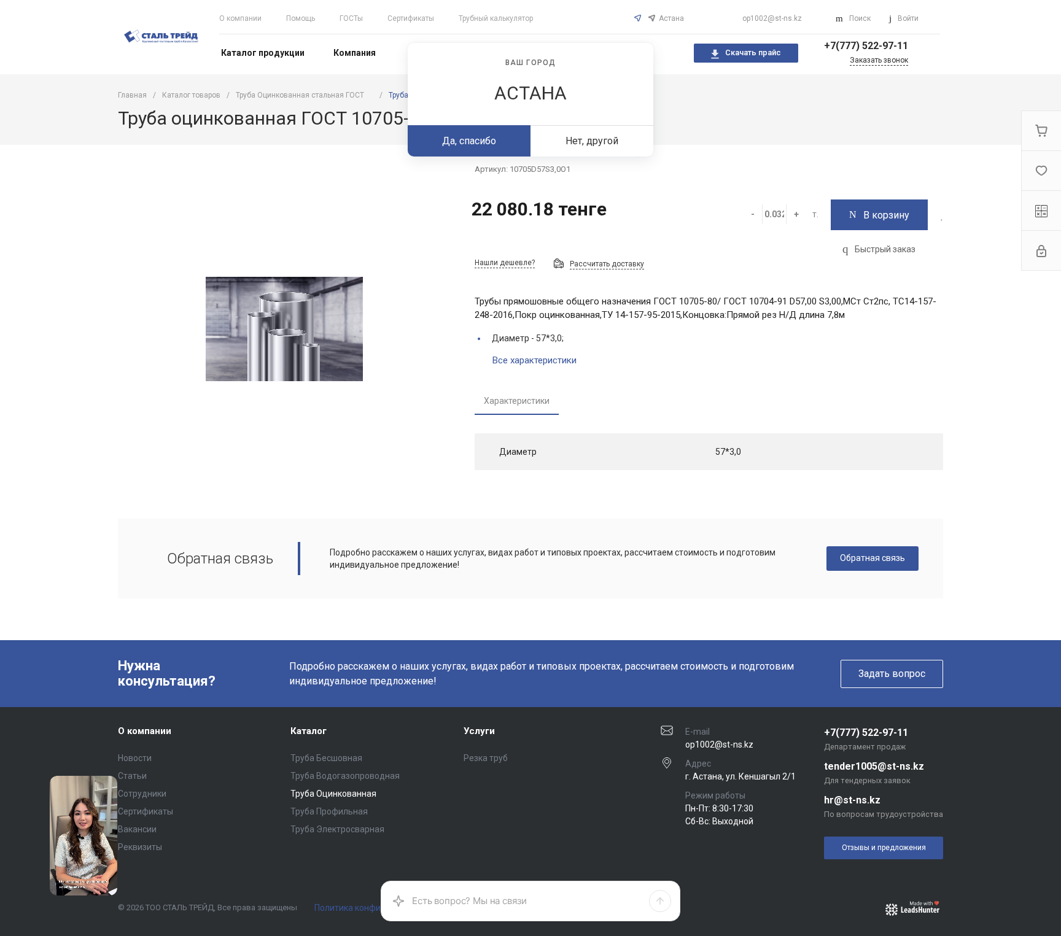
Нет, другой (591, 141)
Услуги (479, 731)
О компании (240, 18)
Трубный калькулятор (496, 18)
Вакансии (137, 829)
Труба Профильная (329, 811)
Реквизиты (140, 847)
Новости (135, 758)
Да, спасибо (469, 141)
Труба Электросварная (337, 829)
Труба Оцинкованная (333, 794)
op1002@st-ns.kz (772, 18)
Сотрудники (142, 794)
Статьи (132, 776)
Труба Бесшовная (326, 758)
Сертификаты (410, 18)
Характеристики (517, 401)
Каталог (308, 731)
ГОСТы (351, 18)
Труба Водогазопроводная (345, 776)
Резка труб (486, 758)
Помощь (300, 18)
